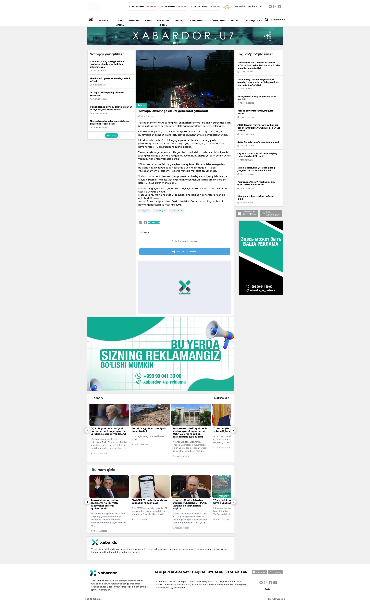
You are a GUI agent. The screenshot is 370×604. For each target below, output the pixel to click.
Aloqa (160, 572)
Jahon (141, 105)
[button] (103, 20)
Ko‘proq (111, 135)
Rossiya (160, 210)
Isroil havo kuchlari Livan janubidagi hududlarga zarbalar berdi (228, 431)
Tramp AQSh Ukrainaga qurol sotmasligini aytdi (190, 430)
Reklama (174, 572)
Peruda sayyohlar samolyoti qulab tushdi (108, 430)
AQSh (145, 210)
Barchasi (221, 397)
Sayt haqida (194, 572)
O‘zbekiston (218, 20)
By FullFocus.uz (276, 599)
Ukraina (177, 210)
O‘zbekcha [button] (277, 19)
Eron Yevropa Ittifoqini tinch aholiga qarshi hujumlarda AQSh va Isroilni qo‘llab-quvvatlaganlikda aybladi (149, 432)
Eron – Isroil (148, 25)
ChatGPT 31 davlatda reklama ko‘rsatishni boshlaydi (108, 501)
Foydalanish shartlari (227, 572)
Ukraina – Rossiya (134, 25)
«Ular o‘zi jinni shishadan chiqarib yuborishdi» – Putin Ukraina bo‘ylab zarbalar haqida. (149, 504)
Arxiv (267, 589)
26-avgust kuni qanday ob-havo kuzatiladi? (188, 501)
